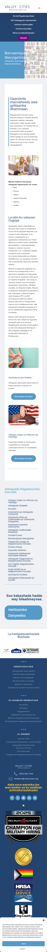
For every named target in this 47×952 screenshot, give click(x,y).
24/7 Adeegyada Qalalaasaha (23, 20)
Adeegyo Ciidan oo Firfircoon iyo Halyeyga (23, 501)
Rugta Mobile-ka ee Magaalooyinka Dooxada (19, 570)
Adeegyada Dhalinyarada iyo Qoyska (21, 579)
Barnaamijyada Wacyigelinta (21, 538)
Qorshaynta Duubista (17, 574)
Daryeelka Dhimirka (17, 550)
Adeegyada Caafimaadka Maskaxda (19, 531)
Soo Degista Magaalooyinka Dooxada (21, 565)
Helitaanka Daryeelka (17, 612)
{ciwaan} (22, 949)
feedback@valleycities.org (26, 779)
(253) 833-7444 (26, 774)
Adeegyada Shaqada (17, 505)
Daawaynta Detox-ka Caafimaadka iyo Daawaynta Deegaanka (21, 519)
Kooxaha (12, 509)
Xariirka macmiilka (23, 29)
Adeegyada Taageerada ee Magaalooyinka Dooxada (20, 560)
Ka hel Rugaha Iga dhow (23, 16)
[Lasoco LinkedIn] (29, 797)
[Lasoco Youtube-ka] (23, 797)
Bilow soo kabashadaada (23, 33)
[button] (43, 920)
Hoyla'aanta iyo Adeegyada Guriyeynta (20, 513)
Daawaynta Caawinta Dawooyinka (17, 526)
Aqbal (23, 944)
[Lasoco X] (17, 797)
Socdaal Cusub (15, 535)
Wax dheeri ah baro (23, 396)
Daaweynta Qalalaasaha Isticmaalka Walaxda (19, 554)
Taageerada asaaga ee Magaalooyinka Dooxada (19, 543)
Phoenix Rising (15, 547)
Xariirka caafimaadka (23, 24)
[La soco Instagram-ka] (35, 797)
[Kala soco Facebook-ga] (12, 797)
